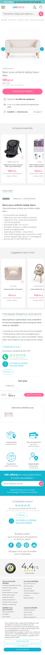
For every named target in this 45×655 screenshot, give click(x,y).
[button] (3, 49)
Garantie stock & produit (9, 602)
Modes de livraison (8, 597)
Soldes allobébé (28, 598)
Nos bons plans (28, 586)
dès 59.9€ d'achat (11, 443)
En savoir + (38, 112)
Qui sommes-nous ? (30, 583)
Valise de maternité (30, 617)
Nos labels (5, 614)
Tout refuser (22, 646)
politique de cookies (12, 637)
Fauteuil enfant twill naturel (13, 289)
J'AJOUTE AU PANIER (34, 395)
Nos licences (6, 616)
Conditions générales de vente (11, 585)
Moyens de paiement (8, 600)
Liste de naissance (29, 610)
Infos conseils (28, 612)
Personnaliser (22, 641)
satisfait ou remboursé (11, 465)
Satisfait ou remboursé (9, 604)
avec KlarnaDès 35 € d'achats (34, 444)
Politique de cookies (8, 595)
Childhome (7, 68)
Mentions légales (29, 591)
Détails (4, 75)
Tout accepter (22, 649)
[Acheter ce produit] (22, 157)
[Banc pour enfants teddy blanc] (9, 414)
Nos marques (28, 588)
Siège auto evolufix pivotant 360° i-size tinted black (13, 165)
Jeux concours (28, 615)
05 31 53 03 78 (33, 468)
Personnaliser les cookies (10, 592)
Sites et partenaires (8, 612)
